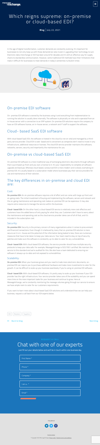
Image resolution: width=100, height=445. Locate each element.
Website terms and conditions (63, 438)
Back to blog (17, 320)
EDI (9, 314)
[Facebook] (56, 426)
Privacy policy (52, 438)
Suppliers (27, 314)
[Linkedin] (46, 426)
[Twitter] (51, 426)
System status (51, 435)
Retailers (17, 314)
